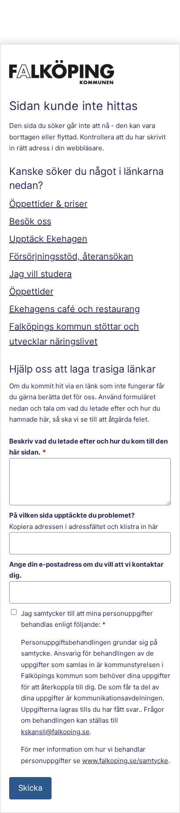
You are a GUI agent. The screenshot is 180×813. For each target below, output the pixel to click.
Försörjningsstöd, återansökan (71, 256)
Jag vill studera (40, 274)
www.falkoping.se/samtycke (125, 760)
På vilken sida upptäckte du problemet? (72, 515)
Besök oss (30, 221)
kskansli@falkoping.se (55, 732)
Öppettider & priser (48, 204)
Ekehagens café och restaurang (74, 309)
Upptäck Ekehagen (48, 239)
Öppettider (31, 291)
